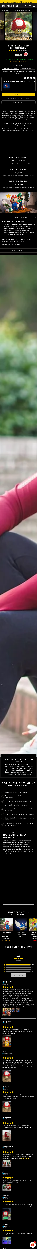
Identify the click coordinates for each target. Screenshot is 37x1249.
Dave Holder (18, 184)
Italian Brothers (6, 10)
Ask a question (18, 250)
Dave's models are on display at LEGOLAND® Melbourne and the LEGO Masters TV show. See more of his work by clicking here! (18, 188)
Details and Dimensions (18, 217)
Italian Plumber (24, 117)
